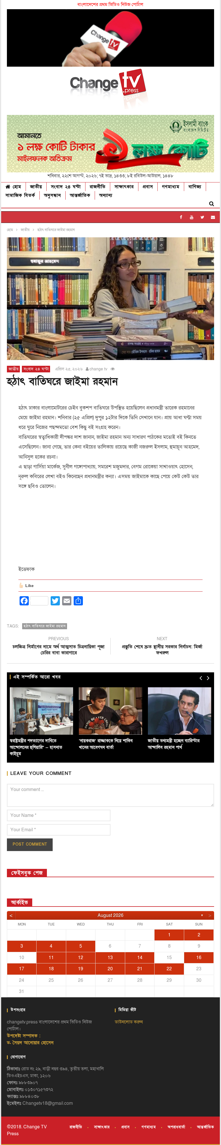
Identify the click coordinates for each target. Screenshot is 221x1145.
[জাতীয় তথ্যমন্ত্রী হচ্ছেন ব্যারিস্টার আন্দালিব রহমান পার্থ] (179, 711)
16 (198, 958)
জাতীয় (36, 187)
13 (110, 958)
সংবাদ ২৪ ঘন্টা (66, 187)
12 (80, 958)
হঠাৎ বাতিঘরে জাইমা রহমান (45, 626)
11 (51, 958)
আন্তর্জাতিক (80, 195)
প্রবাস (148, 187)
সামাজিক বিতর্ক (20, 195)
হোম (16, 187)
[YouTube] (191, 217)
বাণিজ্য (194, 187)
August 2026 (110, 915)
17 (21, 969)
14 (139, 958)
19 (80, 969)
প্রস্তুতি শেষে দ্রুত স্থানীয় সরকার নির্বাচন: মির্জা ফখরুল (162, 647)
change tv (98, 369)
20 (110, 969)
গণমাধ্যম (171, 187)
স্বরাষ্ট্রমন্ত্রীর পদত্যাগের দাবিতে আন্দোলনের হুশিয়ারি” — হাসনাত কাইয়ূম (36, 747)
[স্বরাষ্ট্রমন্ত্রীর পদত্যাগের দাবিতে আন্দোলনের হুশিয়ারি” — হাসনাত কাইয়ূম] (41, 711)
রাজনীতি (98, 187)
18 (51, 969)
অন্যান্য (106, 195)
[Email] (213, 217)
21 (139, 969)
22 (169, 969)
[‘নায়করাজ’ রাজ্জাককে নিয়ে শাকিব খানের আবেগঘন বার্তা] (110, 711)
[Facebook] (181, 217)
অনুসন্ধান (52, 195)
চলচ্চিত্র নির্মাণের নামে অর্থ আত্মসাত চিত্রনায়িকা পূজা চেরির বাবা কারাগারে (58, 647)
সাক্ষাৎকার (124, 187)
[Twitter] (202, 217)
